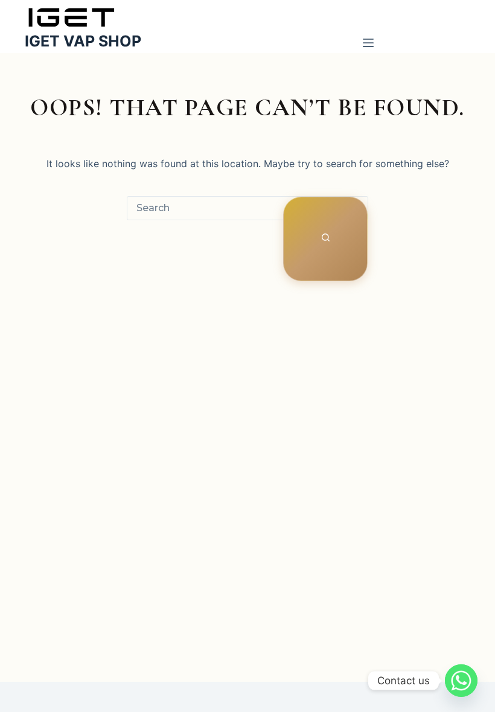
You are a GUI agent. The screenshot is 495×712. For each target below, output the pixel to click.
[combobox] (205, 208)
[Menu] (368, 44)
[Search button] (325, 239)
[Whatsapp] (461, 680)
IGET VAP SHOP (83, 41)
